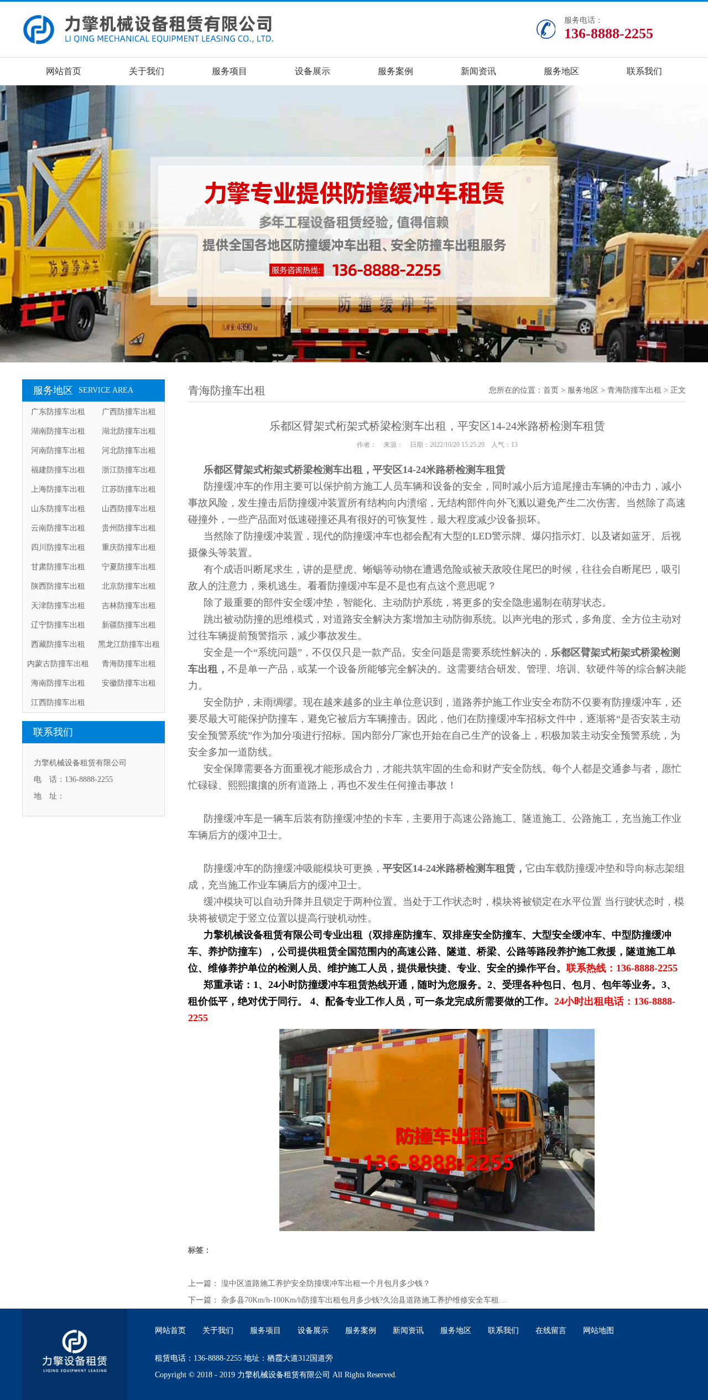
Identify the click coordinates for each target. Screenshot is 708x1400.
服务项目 (229, 71)
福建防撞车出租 (58, 470)
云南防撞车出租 (58, 528)
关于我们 (146, 71)
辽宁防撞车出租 (58, 625)
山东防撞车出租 (58, 509)
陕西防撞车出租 (58, 586)
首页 (551, 390)
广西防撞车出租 (129, 412)
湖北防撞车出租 (129, 431)
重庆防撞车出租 (129, 547)
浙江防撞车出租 (129, 470)
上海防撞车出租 (58, 489)
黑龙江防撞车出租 (129, 644)
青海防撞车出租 (129, 664)
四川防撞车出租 (58, 547)
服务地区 (561, 71)
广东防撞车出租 (58, 412)
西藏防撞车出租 (58, 644)
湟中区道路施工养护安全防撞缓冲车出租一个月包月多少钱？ (325, 1283)
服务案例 (395, 71)
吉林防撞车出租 (129, 605)
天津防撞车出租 (58, 605)
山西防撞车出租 (129, 509)
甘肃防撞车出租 (58, 567)
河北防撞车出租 (129, 450)
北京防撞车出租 (129, 586)
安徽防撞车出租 (129, 683)
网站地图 (598, 1330)
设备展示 (312, 71)
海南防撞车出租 (58, 683)
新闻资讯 (478, 71)
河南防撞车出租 (58, 450)
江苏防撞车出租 (129, 489)
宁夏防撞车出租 (129, 567)
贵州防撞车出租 (129, 528)
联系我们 (644, 71)
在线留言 (550, 1330)
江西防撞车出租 (58, 702)
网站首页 (63, 71)
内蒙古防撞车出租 (58, 664)
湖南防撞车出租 (58, 431)
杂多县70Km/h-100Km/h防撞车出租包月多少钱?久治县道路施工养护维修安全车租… (364, 1300)
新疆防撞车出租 (129, 625)
